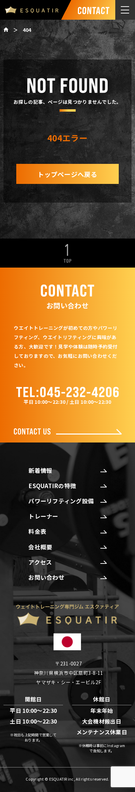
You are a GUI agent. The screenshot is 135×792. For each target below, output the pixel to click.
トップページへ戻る (67, 174)
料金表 (37, 531)
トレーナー (43, 516)
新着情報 (40, 470)
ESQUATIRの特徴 (52, 486)
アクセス (40, 562)
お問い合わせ (46, 577)
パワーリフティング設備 (61, 501)
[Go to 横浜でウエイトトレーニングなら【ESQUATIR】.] (8, 29)
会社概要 (40, 547)
